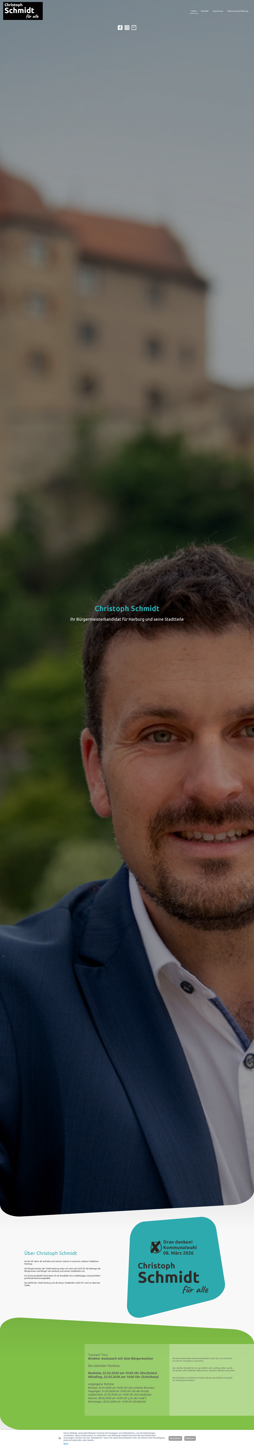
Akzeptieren (175, 1438)
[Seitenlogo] (23, 11)
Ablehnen (190, 1438)
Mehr (66, 1444)
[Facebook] (120, 27)
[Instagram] (127, 27)
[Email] (133, 27)
